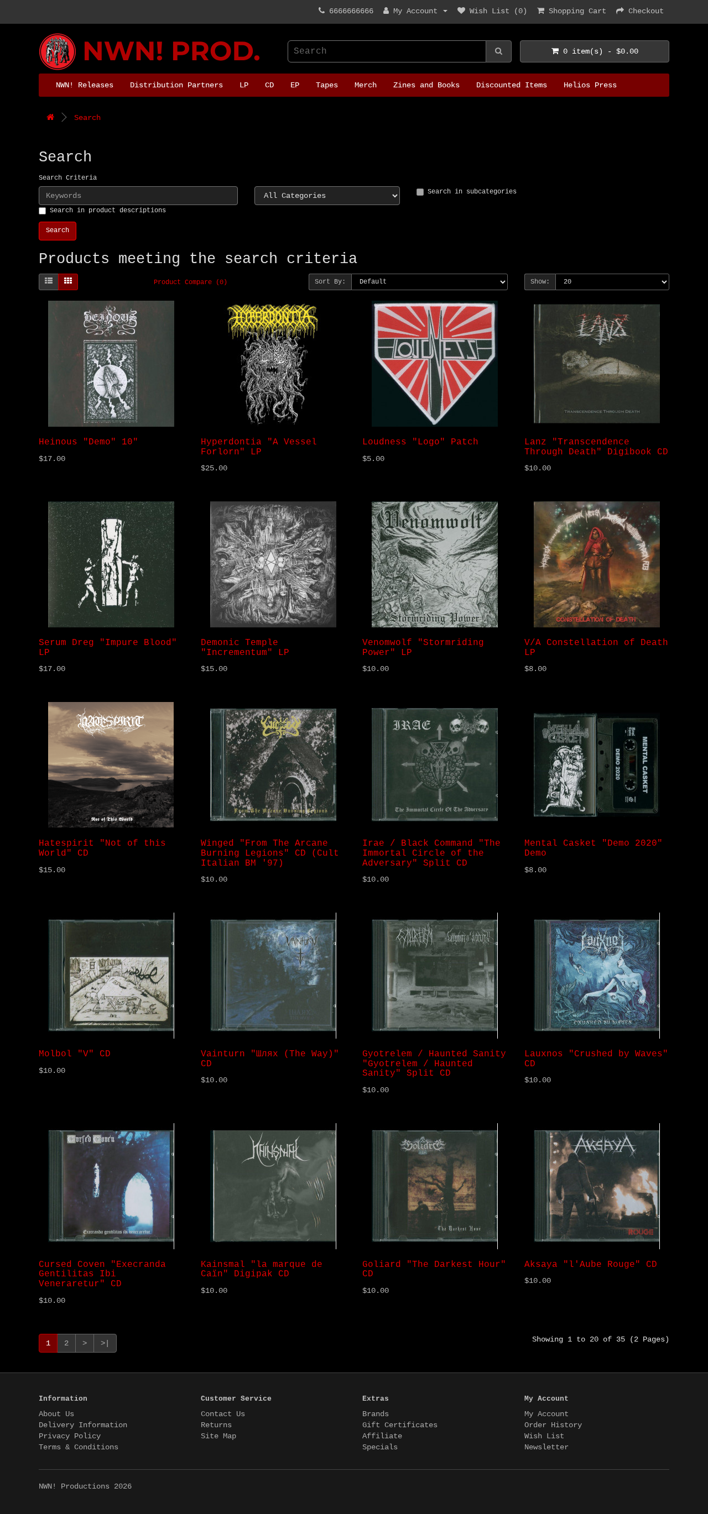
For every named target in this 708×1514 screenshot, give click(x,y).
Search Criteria (68, 178)
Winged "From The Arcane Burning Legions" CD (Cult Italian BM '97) (270, 853)
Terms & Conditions (78, 1447)
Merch (366, 85)
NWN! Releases (84, 85)
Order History (553, 1425)
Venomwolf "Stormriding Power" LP (423, 648)
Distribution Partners (176, 85)
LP (244, 85)
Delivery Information (83, 1425)
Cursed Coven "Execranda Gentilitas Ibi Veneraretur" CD (102, 1274)
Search (87, 117)
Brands (375, 1414)
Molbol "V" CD (75, 1054)
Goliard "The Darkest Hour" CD (434, 1270)
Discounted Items (511, 85)
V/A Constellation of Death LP (596, 648)
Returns (216, 1425)
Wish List (544, 1436)
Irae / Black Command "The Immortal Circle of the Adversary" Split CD (431, 853)
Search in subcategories (472, 192)
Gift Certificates (400, 1425)
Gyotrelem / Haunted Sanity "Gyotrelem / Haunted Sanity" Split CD (434, 1063)
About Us (56, 1414)
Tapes (327, 85)
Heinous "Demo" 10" (88, 442)
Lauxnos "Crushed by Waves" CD (596, 1059)
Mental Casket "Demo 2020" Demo (593, 848)
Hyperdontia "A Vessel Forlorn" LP (259, 447)
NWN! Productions (43, 33)
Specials (380, 1447)
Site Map (218, 1436)
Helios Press (590, 85)
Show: (540, 282)
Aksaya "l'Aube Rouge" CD (590, 1265)
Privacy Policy (70, 1436)
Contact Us (223, 1414)
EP (294, 85)
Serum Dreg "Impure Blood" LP (108, 648)
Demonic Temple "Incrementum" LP (245, 648)
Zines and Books (426, 85)
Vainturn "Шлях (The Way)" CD (270, 1059)
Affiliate (382, 1436)
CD (269, 85)
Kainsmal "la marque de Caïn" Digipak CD (261, 1270)
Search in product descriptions (108, 210)
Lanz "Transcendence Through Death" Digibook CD (596, 447)
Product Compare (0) (190, 282)
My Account (546, 1414)
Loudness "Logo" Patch (420, 442)
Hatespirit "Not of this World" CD (102, 848)
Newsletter (546, 1447)
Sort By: (330, 282)
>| (105, 1343)
